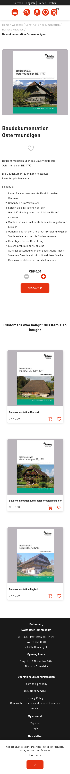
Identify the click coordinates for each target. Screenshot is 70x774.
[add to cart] (50, 419)
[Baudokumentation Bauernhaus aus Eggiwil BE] (35, 582)
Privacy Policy (35, 698)
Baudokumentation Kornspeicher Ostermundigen (35, 500)
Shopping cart (56, 10)
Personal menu (37, 12)
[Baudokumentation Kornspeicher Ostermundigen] (35, 493)
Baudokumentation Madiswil (24, 412)
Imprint (35, 708)
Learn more (35, 755)
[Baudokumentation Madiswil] (35, 405)
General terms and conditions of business (35, 703)
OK (35, 764)
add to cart (35, 288)
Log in (35, 728)
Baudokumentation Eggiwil (23, 589)
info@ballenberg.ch (36, 647)
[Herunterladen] (50, 596)
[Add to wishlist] (59, 419)
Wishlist (45, 12)
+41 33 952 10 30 (36, 642)
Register (35, 723)
